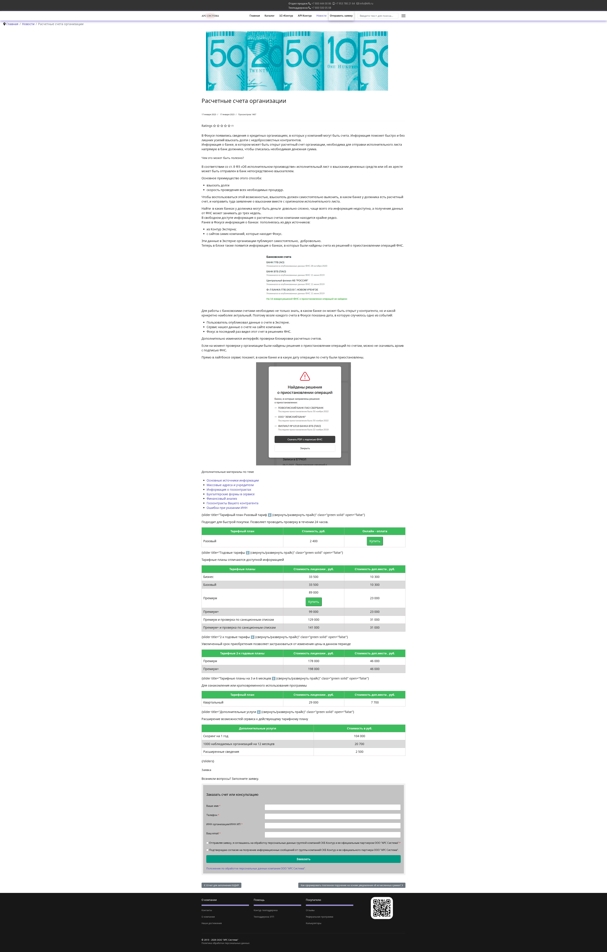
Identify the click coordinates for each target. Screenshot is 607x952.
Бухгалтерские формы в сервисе (231, 494)
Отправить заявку (341, 15)
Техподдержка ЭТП (264, 916)
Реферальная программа (319, 916)
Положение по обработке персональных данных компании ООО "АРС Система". (255, 868)
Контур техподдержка (266, 910)
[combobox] (378, 16)
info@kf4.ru (366, 3)
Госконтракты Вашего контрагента (232, 503)
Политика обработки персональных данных (225, 943)
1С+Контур (286, 15)
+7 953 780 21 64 (345, 3)
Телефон (212, 815)
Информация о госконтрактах (229, 489)
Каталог (270, 15)
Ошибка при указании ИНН (227, 508)
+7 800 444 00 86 (321, 3)
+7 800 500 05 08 (321, 7)
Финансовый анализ (222, 498)
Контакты (207, 910)
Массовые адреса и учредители (230, 485)
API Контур (305, 15)
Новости (321, 15)
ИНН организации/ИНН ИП (224, 824)
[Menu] (403, 16)
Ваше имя (213, 806)
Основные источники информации (233, 480)
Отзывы (310, 910)
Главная (255, 15)
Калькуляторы (313, 923)
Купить (374, 541)
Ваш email (213, 833)
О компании (208, 916)
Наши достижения (212, 923)
